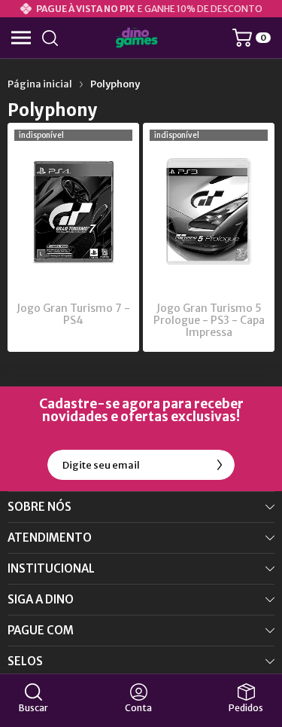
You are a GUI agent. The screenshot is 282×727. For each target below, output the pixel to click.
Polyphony (115, 84)
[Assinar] (220, 465)
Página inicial (40, 84)
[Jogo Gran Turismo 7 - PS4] (73, 237)
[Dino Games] (136, 37)
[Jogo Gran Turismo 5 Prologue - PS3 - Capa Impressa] (209, 237)
